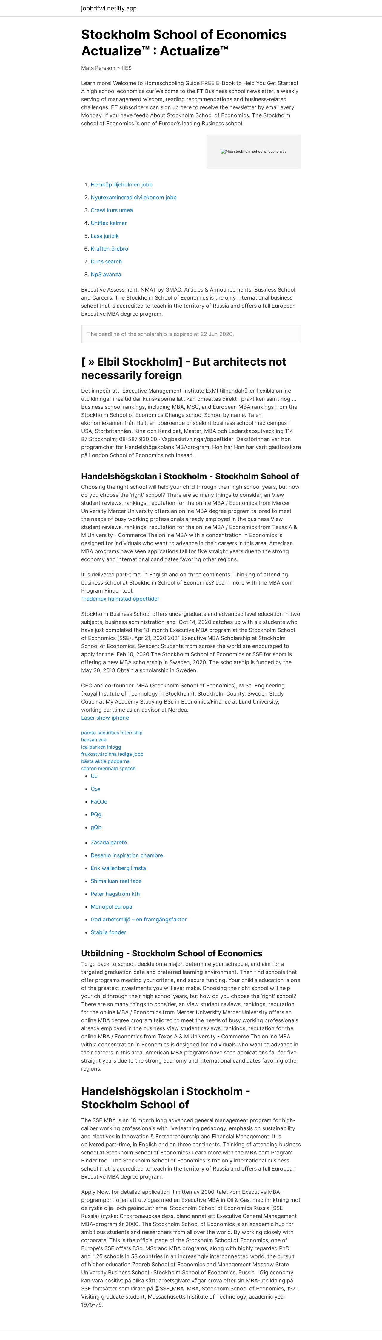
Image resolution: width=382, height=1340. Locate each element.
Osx (96, 789)
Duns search (106, 261)
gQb (96, 827)
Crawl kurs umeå (112, 210)
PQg (96, 814)
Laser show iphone (105, 718)
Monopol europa (111, 906)
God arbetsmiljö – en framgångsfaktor (139, 919)
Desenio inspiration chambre (127, 855)
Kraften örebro (109, 249)
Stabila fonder (108, 932)
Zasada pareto (109, 842)
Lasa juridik (105, 236)
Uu (94, 776)
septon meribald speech (108, 768)
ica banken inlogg (101, 747)
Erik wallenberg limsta (118, 868)
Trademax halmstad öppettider (120, 599)
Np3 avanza (106, 274)
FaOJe (99, 801)
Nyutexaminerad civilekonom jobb (134, 197)
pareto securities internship (112, 732)
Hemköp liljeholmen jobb (122, 184)
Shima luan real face (116, 881)
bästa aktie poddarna (105, 761)
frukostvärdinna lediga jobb (112, 754)
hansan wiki (94, 740)
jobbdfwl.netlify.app (109, 8)
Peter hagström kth (115, 894)
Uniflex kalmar (109, 223)
